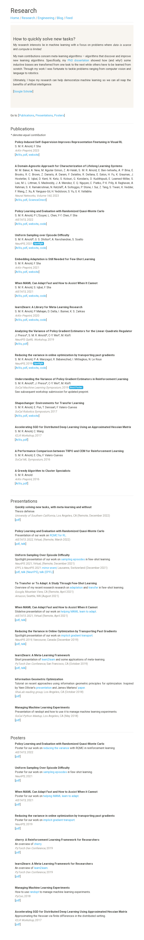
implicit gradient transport (77, 635)
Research (28, 18)
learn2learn (48, 659)
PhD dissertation (78, 60)
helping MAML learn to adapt (78, 611)
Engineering (46, 18)
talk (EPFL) (46, 572)
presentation (44, 687)
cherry (37, 844)
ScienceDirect (37, 200)
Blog (60, 18)
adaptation (76, 587)
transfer (93, 587)
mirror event (49, 567)
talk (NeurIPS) (29, 572)
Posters (59, 115)
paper (81, 687)
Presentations (44, 115)
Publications (26, 115)
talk (23, 543)
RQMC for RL (58, 535)
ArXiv (19, 154)
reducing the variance (56, 748)
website (34, 154)
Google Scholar (23, 91)
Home (15, 18)
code (43, 224)
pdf (25, 154)
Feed (69, 18)
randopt (34, 892)
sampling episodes (73, 559)
